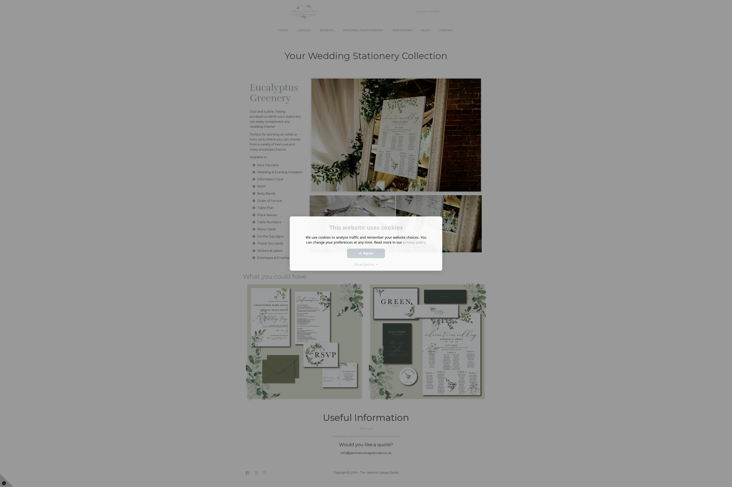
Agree (367, 253)
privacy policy (414, 242)
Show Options (365, 264)
